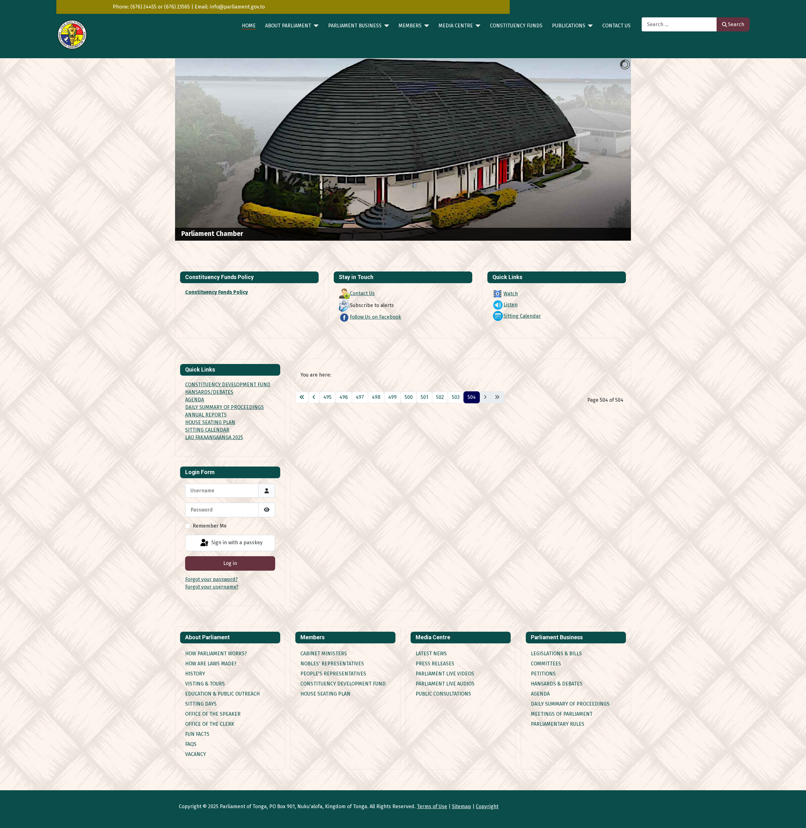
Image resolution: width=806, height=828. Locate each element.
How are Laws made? (210, 664)
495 (327, 397)
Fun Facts (197, 734)
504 (472, 397)
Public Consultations (443, 694)
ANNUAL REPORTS (206, 415)
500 (409, 397)
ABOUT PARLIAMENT (288, 26)
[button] (611, 149)
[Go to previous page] (314, 397)
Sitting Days (201, 704)
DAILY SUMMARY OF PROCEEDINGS (224, 407)
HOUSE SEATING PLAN (210, 422)
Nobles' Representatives (332, 664)
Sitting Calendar (522, 316)
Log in (230, 563)
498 (376, 397)
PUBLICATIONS (568, 26)
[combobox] (679, 24)
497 (360, 397)
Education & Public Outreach (222, 694)
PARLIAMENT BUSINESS (355, 26)
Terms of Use (432, 806)
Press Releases (435, 664)
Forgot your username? (211, 587)
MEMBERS (410, 26)
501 (424, 397)
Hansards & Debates (556, 684)
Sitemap (461, 806)
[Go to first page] (302, 397)
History (195, 674)
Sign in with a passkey (236, 542)
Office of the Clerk (209, 724)
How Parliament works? (216, 654)
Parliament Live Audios (445, 684)
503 (456, 397)
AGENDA (194, 400)
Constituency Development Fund (343, 684)
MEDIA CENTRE (456, 26)
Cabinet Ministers (323, 654)
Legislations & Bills (556, 654)
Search (736, 24)
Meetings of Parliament (562, 714)
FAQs (190, 744)
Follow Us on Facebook (375, 317)
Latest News (431, 654)
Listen (510, 305)
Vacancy (195, 754)
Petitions (543, 674)
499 (392, 397)
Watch (510, 294)
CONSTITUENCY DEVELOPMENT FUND (227, 385)
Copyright (487, 806)
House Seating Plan (325, 694)
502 (440, 397)
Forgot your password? (211, 579)
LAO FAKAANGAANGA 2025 (214, 437)
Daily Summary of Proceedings (570, 704)
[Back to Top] (795, 816)
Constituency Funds (516, 26)
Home (249, 26)
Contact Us (616, 26)
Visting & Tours (205, 684)
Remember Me (210, 526)
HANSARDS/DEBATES (209, 392)
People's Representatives (333, 674)
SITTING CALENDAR (207, 430)
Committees (546, 664)
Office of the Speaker (213, 714)
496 (343, 397)
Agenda (540, 694)
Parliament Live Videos (445, 674)
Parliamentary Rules (557, 724)
